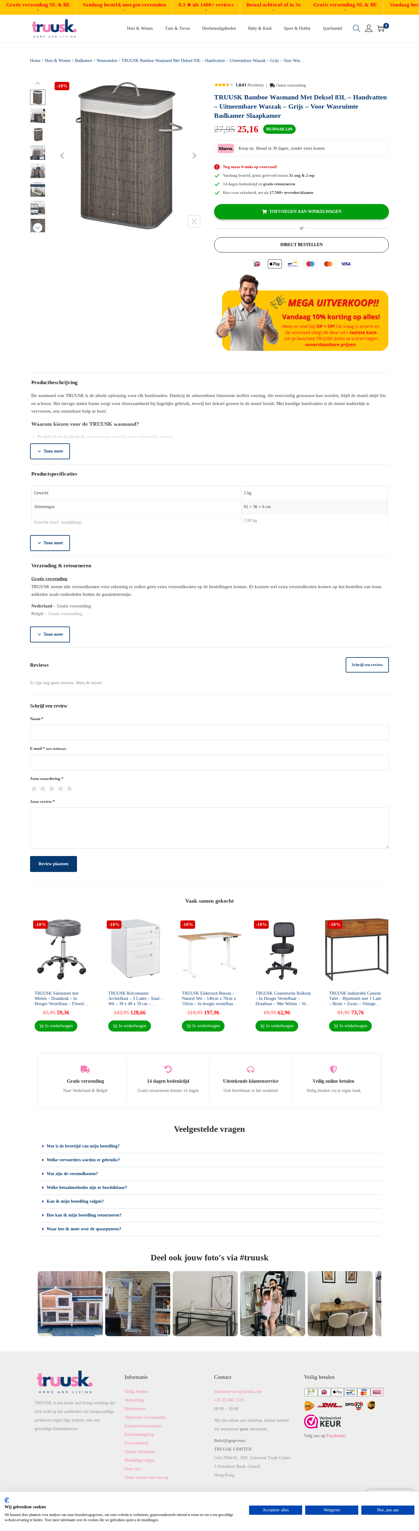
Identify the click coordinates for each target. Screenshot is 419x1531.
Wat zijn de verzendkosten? (72, 1173)
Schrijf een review (367, 664)
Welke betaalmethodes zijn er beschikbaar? (87, 1187)
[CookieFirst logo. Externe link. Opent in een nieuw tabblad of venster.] (7, 1500)
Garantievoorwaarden (143, 1426)
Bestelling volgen (140, 1460)
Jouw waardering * (46, 778)
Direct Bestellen (301, 244)
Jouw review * (42, 801)
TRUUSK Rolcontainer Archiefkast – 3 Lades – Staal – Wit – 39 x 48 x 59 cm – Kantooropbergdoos (135, 1001)
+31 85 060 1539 (229, 1400)
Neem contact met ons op (146, 1477)
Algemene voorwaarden (145, 1417)
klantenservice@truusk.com (238, 1391)
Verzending (134, 1400)
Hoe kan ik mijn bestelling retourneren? (84, 1215)
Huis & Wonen (58, 60)
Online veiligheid (140, 1451)
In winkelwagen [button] (59, 1026)
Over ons (132, 1469)
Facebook (335, 1435)
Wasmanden (107, 60)
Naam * (37, 718)
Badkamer (83, 60)
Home (35, 60)
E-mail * (48, 748)
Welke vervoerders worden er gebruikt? (83, 1160)
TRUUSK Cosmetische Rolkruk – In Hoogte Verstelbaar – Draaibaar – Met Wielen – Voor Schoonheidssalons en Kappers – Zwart (283, 1003)
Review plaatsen (53, 864)
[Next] (194, 155)
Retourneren (135, 1408)
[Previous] (62, 155)
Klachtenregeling (139, 1434)
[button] (209, 1146)
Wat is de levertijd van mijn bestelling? (83, 1146)
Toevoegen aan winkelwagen (305, 211)
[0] (380, 28)
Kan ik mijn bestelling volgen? (75, 1201)
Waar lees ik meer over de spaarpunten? (84, 1229)
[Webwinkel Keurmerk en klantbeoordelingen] (322, 1421)
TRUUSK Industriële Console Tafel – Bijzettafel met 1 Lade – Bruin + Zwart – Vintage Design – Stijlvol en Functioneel (355, 1003)
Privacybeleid (136, 1443)
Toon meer (53, 451)
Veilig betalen (136, 1391)
